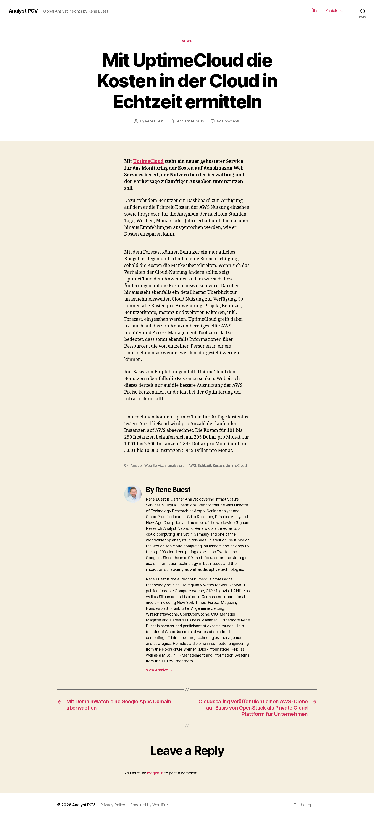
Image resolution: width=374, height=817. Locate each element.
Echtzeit (204, 465)
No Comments (228, 121)
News (187, 41)
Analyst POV (23, 10)
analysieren (177, 465)
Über (315, 10)
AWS (192, 465)
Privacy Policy (112, 804)
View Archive (159, 670)
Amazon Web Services (148, 465)
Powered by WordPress (150, 804)
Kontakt (332, 10)
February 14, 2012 (190, 121)
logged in (155, 773)
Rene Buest (154, 121)
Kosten (218, 465)
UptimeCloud (148, 161)
